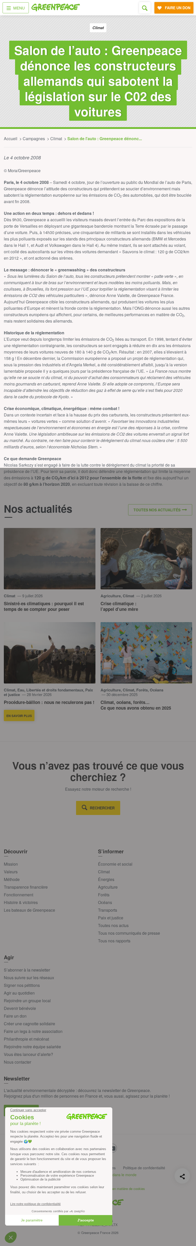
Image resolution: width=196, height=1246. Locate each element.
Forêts (103, 895)
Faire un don (15, 1016)
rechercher (102, 807)
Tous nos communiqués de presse (129, 933)
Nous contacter (17, 1062)
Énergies (106, 879)
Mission (11, 864)
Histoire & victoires (21, 902)
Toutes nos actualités (156, 509)
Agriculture (108, 887)
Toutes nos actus (113, 925)
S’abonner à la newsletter (27, 970)
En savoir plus (19, 715)
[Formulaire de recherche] (145, 8)
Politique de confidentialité (144, 1167)
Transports (107, 910)
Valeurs (11, 872)
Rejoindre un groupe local (27, 1001)
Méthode (12, 879)
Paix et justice (110, 918)
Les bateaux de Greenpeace (29, 910)
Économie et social (115, 864)
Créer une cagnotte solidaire (29, 1024)
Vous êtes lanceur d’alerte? (28, 1054)
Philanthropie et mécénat (26, 1039)
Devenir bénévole (20, 1008)
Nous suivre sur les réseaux (29, 977)
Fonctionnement (18, 895)
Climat (104, 872)
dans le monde (125, 1174)
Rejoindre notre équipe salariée (32, 1047)
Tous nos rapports (114, 941)
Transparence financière (26, 887)
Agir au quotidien (19, 993)
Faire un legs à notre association (33, 1031)
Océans (105, 902)
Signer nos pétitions (22, 985)
